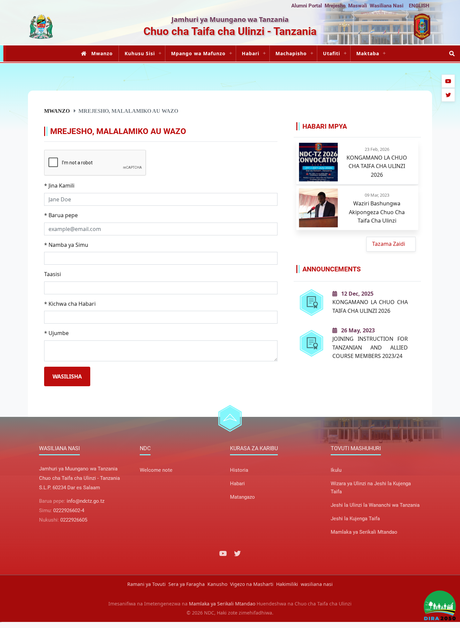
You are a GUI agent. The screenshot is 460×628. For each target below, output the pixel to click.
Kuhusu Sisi (140, 53)
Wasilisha (67, 376)
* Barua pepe (61, 215)
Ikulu (336, 470)
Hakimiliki (287, 584)
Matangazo (242, 497)
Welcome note (156, 470)
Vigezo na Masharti (251, 584)
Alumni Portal (306, 6)
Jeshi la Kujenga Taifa (355, 519)
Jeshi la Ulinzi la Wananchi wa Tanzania (375, 505)
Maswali (357, 6)
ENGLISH (419, 6)
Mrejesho (335, 6)
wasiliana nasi (317, 584)
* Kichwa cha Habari (70, 303)
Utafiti (331, 53)
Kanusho (217, 584)
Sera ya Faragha (186, 584)
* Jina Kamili (59, 185)
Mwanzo (102, 53)
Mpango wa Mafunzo (198, 53)
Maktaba (367, 53)
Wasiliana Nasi (386, 6)
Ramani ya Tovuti (146, 584)
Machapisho (291, 53)
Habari (250, 53)
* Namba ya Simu (66, 245)
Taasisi (52, 274)
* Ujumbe (56, 333)
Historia (239, 470)
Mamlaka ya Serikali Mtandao (364, 532)
